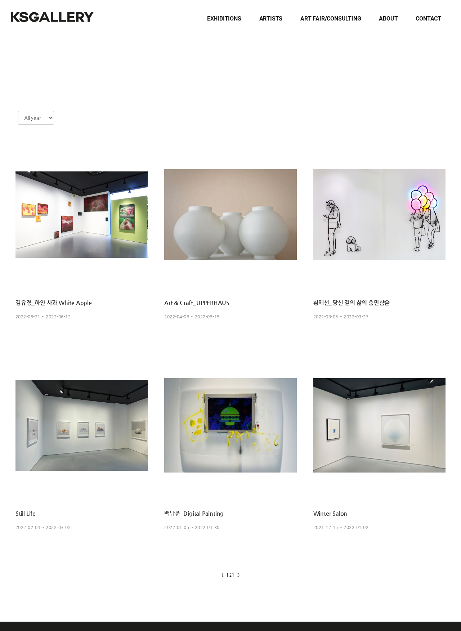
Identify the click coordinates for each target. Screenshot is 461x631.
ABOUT (388, 18)
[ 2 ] (230, 575)
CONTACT (428, 18)
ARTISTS (271, 18)
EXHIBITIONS (224, 18)
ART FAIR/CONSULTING (330, 18)
